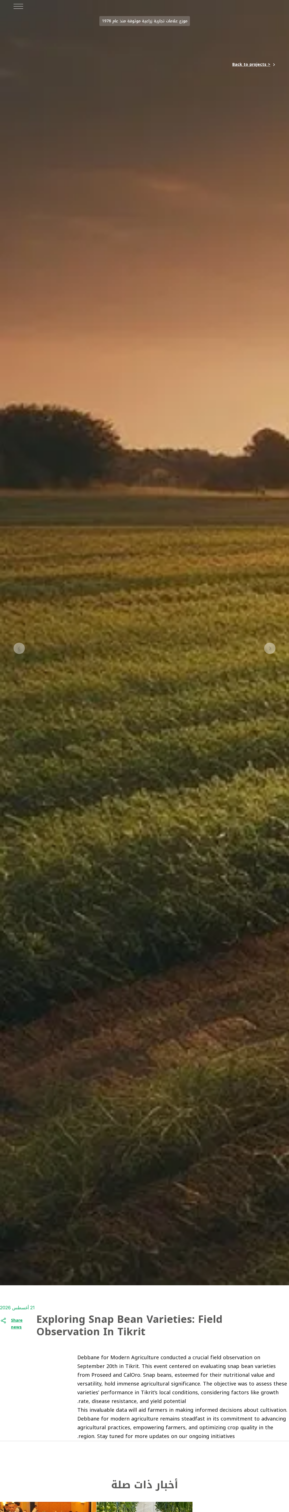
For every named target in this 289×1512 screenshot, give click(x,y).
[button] (269, 649)
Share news (17, 1324)
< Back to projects (251, 64)
